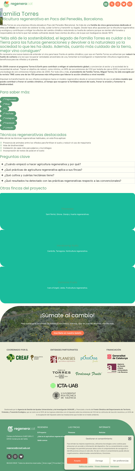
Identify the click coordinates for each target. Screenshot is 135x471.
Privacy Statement (102, 466)
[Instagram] (117, 4)
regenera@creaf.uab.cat (18, 448)
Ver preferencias (121, 460)
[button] (129, 438)
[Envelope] (129, 4)
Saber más (68, 217)
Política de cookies (86, 466)
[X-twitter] (112, 4)
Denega (99, 460)
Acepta (77, 460)
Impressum (114, 466)
